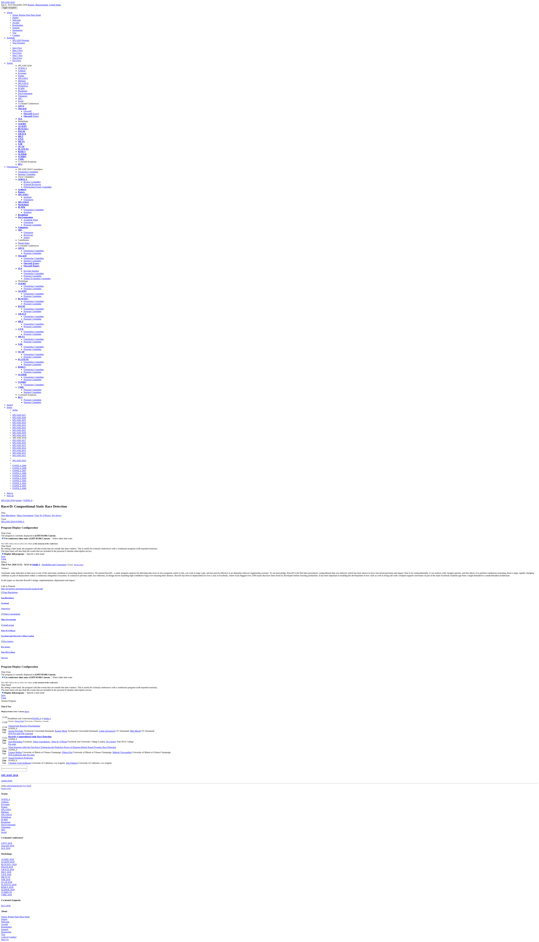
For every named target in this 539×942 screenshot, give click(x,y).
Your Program (18, 43)
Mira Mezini (135, 731)
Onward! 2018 (7, 846)
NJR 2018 (5, 879)
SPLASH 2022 (19, 427)
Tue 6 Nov (17, 53)
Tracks (10, 63)
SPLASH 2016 (19, 443)
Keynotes (22, 73)
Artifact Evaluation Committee (37, 278)
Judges (27, 237)
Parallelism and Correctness (54, 564)
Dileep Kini (67, 752)
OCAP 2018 (6, 882)
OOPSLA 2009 (19, 465)
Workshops (23, 86)
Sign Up (5, 939)
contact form (6, 781)
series (18, 500)
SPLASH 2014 (19, 448)
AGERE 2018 (7, 859)
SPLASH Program (20, 40)
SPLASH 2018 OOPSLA (12, 521)
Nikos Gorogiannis (25, 515)
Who (3, 513)
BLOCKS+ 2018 (9, 864)
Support (15, 28)
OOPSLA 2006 (19, 473)
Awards (15, 22)
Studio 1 (36, 564)
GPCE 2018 (6, 843)
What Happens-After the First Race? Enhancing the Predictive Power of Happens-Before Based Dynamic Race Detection (62, 747)
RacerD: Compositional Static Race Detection (30, 736)
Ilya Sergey (56, 515)
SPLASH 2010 (19, 460)
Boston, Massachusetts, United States (44, 5)
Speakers (28, 197)
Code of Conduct (8, 937)
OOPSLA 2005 (19, 476)
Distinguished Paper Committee (38, 187)
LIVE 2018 (6, 874)
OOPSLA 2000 (19, 488)
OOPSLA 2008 (19, 468)
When (3, 562)
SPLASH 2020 (19, 433)
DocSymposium (25, 93)
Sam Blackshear (8, 515)
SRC (20, 98)
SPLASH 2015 (19, 445)
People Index (24, 243)
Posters (21, 76)
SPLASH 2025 (19, 420)
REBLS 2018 (7, 887)
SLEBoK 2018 (8, 889)
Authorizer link (19, 755)
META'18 (5, 877)
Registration (17, 25)
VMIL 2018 (6, 895)
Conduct (16, 35)
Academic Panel (31, 220)
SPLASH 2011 (19, 455)
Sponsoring (17, 30)
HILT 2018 (6, 872)
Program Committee (32, 225)
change (26, 711)
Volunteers (22, 96)
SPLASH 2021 (19, 430)
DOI (10, 733)
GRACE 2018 (7, 869)
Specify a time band (35, 554)
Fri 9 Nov (16, 60)
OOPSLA (22, 68)
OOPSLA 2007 (19, 470)
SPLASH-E (23, 83)
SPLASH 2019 (19, 435)
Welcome (16, 20)
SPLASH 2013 (19, 450)
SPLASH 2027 (19, 415)
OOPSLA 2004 (19, 478)
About (9, 12)
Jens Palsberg (72, 763)
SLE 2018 (5, 848)
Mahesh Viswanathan (122, 752)
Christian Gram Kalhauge (19, 763)
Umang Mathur (15, 752)
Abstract (5, 568)
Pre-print (16, 733)
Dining (15, 17)
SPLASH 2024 (19, 422)
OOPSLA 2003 (19, 481)
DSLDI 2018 (7, 867)
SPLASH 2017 (19, 440)
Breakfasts (22, 91)
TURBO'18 (6, 892)
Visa (14, 33)
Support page (6, 788)
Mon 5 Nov (17, 50)
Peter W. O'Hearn (43, 515)
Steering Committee (27, 174)
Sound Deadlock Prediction (20, 758)
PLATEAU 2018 (8, 884)
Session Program (8, 701)
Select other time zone (62, 538)
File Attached (27, 733)
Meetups (22, 81)
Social (20, 101)
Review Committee (32, 182)
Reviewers (28, 235)
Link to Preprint (8, 586)
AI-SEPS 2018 (7, 862)
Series (15, 410)
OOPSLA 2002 (19, 483)
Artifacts (22, 71)
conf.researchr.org (14, 786)
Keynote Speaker (31, 271)
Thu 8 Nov (17, 58)
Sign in (10, 493)
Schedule (11, 38)
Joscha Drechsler (15, 731)
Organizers (28, 199)
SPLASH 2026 (19, 417)
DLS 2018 (6, 906)
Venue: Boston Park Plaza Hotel (26, 15)
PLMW (21, 88)
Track (3, 519)
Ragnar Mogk (61, 731)
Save (3, 556)
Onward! (28, 111)
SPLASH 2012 (19, 453)
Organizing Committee (28, 172)
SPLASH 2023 (19, 425)
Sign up (10, 495)
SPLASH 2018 (8, 500)
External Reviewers (32, 184)
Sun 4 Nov (17, 48)
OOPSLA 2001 (19, 486)
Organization (12, 167)
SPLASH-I (23, 78)
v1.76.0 (27, 786)
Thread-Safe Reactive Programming (24, 726)
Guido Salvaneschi (107, 731)
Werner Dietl (78, 565)
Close (3, 559)
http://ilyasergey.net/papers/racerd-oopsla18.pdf (22, 589)
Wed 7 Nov (17, 55)
